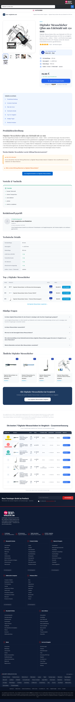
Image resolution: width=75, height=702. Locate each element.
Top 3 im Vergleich (11, 114)
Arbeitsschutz (7, 556)
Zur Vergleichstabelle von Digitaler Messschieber (37, 173)
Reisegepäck (31, 556)
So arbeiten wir (46, 415)
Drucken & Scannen (9, 598)
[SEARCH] (72, 6)
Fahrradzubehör (31, 549)
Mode (7, 642)
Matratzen (30, 588)
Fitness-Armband (35, 679)
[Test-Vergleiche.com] (9, 513)
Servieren (7, 632)
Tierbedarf (54, 562)
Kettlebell (18, 679)
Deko (29, 582)
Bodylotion (60, 679)
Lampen (30, 592)
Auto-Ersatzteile (43, 625)
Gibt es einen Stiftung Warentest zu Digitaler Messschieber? (21, 168)
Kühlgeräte (7, 625)
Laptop (39, 677)
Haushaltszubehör (8, 617)
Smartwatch (52, 679)
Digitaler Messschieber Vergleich (40, 14)
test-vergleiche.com (10, 14)
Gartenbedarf (7, 545)
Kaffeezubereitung (8, 634)
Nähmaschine (68, 682)
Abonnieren (67, 497)
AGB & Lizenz (34, 688)
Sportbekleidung (31, 553)
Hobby (29, 545)
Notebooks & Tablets (9, 582)
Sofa (49, 682)
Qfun (41, 21)
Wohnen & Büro (33, 575)
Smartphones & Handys (9, 594)
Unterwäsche (7, 650)
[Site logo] (68, 2)
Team (48, 688)
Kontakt (63, 688)
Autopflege (42, 617)
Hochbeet (19, 682)
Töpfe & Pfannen (8, 623)
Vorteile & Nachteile (12, 103)
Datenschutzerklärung (26, 688)
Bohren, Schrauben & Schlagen (11, 560)
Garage (41, 629)
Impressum (12, 688)
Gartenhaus (26, 682)
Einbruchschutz (8, 562)
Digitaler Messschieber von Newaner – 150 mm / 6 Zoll (24, 445)
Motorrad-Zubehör (44, 621)
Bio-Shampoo (67, 679)
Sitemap (42, 665)
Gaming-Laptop (52, 677)
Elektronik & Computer (11, 575)
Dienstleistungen (43, 650)
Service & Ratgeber (46, 642)
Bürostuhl (5, 679)
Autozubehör (43, 615)
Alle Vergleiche (69, 674)
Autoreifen (42, 634)
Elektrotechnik (8, 558)
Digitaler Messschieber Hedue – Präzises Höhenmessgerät (27, 299)
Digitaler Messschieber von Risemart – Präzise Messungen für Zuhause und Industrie (24, 475)
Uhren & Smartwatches (9, 659)
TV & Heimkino (8, 584)
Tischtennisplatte (14, 685)
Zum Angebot (66, 287)
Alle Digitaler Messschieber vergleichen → (37, 304)
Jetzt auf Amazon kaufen (57, 81)
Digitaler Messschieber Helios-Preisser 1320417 (24, 293)
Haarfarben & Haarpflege (57, 551)
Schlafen (30, 590)
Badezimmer (31, 586)
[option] (5, 56)
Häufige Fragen (10, 118)
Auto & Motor (45, 611)
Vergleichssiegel (43, 663)
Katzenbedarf (55, 556)
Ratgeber (42, 657)
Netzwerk (7, 596)
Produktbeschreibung (12, 99)
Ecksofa (53, 682)
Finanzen (42, 648)
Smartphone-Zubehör (9, 592)
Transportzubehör (44, 632)
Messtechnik (7, 564)
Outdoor (30, 547)
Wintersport (30, 560)
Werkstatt (7, 547)
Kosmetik (54, 560)
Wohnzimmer (31, 584)
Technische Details (11, 111)
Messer (6, 629)
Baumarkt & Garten (10, 541)
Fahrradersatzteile (32, 562)
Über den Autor (11, 107)
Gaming (6, 586)
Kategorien (38, 10)
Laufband (11, 679)
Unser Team (42, 661)
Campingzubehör (31, 551)
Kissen (29, 598)
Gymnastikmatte (26, 679)
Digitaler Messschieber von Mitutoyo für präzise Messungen (24, 482)
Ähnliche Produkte (11, 122)
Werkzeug (7, 551)
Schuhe (6, 652)
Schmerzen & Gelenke (56, 558)
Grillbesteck (34, 682)
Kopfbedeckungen (8, 657)
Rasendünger (12, 682)
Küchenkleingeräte (8, 615)
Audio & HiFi (7, 590)
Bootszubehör (43, 627)
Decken (30, 596)
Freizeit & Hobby (34, 541)
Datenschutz (17, 688)
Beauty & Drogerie (57, 541)
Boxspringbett (68, 677)
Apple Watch (44, 679)
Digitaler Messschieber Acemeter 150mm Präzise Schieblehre (24, 467)
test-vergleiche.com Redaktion (21, 221)
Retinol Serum (25, 677)
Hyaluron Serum (16, 677)
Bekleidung (7, 648)
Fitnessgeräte (31, 558)
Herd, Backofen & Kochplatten (11, 627)
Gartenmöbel (7, 549)
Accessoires (7, 646)
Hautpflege (54, 549)
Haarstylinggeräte (56, 564)
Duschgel (5, 682)
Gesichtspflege (55, 553)
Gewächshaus (42, 682)
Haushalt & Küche (10, 611)
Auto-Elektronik (43, 619)
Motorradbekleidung (44, 623)
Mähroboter (32, 677)
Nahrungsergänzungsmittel (57, 547)
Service (59, 688)
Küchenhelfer (7, 621)
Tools (41, 652)
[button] (37, 317)
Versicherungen (43, 646)
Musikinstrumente (32, 564)
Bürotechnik (30, 594)
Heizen (6, 553)
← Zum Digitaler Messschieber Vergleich (37, 399)
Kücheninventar (8, 619)
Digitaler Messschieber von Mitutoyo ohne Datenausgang (27, 287)
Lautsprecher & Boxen (9, 588)
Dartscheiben (5, 685)
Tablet (45, 677)
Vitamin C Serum (6, 677)
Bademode (7, 661)
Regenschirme (7, 663)
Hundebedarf (55, 545)
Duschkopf (60, 682)
